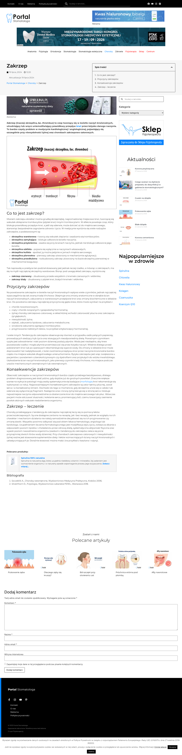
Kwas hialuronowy (129, 284)
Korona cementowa (144, 237)
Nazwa (8, 634)
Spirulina (124, 270)
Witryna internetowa (13, 654)
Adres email (10, 644)
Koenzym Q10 (127, 304)
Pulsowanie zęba (143, 211)
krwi (78, 126)
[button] (172, 67)
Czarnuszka (126, 297)
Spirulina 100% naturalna (33, 458)
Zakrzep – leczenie (107, 87)
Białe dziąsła (140, 224)
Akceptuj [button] (172, 747)
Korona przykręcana (144, 168)
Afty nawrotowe (159, 572)
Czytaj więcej (160, 747)
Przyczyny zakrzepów (107, 79)
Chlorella (124, 277)
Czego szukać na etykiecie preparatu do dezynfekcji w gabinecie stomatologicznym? (149, 185)
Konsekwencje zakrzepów (110, 83)
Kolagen (123, 290)
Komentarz (10, 603)
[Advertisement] (62, 508)
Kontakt (11, 4)
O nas (20, 4)
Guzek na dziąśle (143, 198)
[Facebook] (149, 4)
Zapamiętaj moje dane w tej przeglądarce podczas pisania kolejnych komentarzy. (45, 664)
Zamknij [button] (91, 752)
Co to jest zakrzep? (106, 75)
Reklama (31, 4)
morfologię (87, 381)
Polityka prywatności (48, 4)
